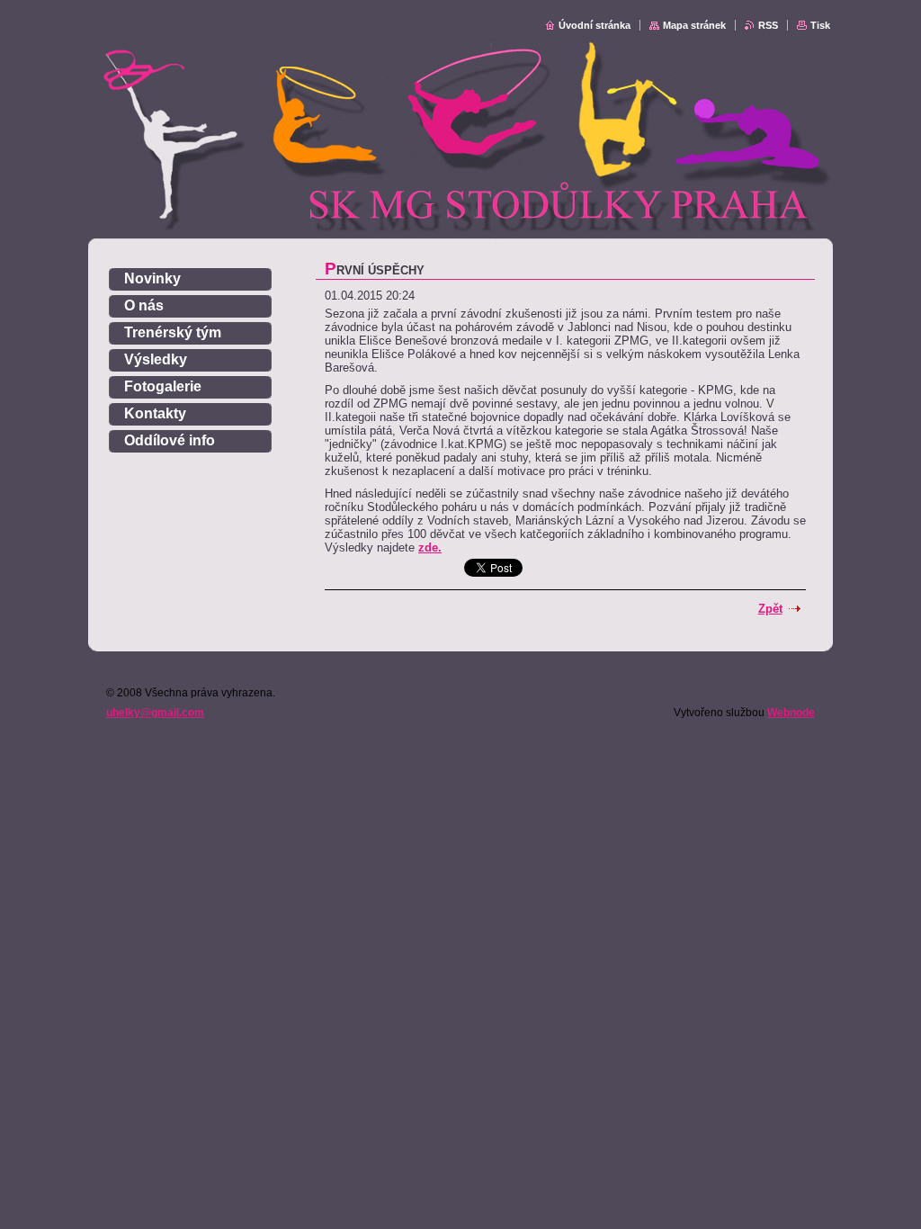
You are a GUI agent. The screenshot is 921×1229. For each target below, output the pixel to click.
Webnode (791, 712)
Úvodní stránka (594, 25)
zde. (430, 547)
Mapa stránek (694, 25)
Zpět (770, 608)
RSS (768, 25)
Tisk (820, 25)
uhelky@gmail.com (155, 712)
